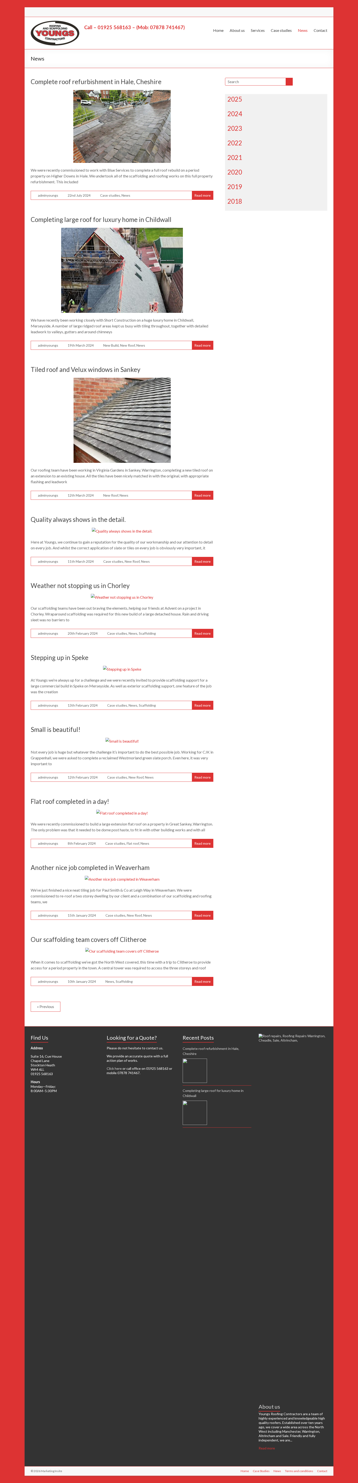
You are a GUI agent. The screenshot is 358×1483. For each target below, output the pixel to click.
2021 (234, 157)
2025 (234, 99)
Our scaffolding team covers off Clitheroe (88, 939)
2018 (234, 201)
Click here (114, 1068)
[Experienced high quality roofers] (293, 1036)
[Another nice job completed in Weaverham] (122, 879)
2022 (234, 143)
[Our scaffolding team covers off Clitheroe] (122, 951)
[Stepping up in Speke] (122, 669)
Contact (320, 30)
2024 (234, 114)
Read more (202, 195)
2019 (234, 187)
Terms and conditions (299, 1471)
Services (258, 30)
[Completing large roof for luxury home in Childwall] (122, 231)
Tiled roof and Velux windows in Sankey (85, 369)
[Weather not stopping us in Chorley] (122, 597)
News (303, 30)
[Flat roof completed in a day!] (122, 813)
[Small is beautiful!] (122, 741)
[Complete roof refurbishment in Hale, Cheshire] (122, 93)
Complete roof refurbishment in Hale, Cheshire (96, 82)
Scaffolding (147, 633)
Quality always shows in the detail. (78, 519)
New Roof (127, 345)
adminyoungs (48, 195)
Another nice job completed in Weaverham (90, 867)
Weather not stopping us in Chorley (80, 585)
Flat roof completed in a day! (70, 801)
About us (237, 30)
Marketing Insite (51, 1471)
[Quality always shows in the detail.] (122, 531)
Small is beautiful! (55, 729)
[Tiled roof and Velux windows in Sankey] (122, 381)
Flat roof (133, 843)
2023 (234, 128)
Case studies (281, 30)
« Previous (45, 1006)
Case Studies (261, 1471)
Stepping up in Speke (59, 657)
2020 (234, 172)
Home (218, 30)
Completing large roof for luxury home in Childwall (101, 219)
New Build (111, 345)
